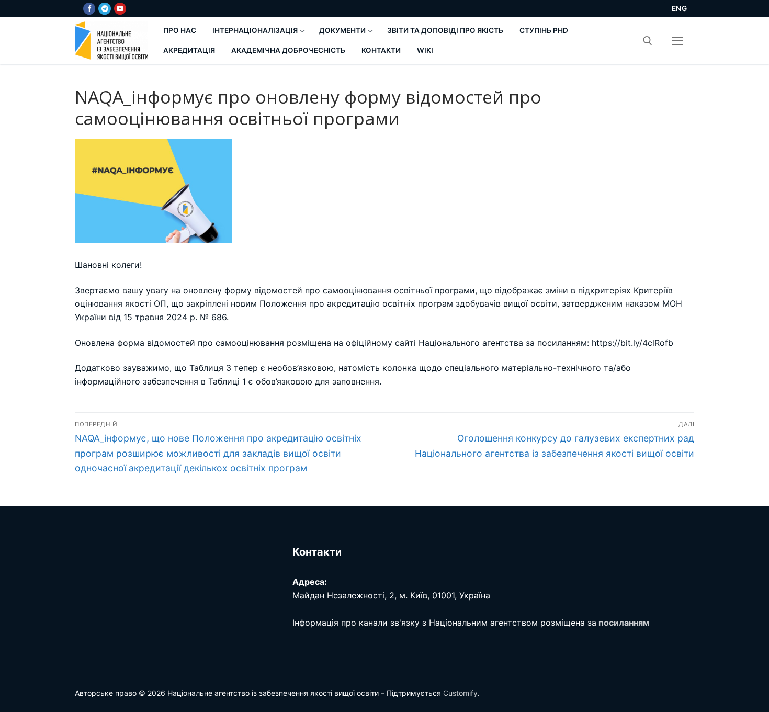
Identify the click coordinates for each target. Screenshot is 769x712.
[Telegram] (104, 9)
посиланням (623, 622)
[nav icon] (677, 41)
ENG (679, 8)
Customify (460, 692)
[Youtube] (120, 9)
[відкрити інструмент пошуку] (647, 41)
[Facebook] (89, 9)
